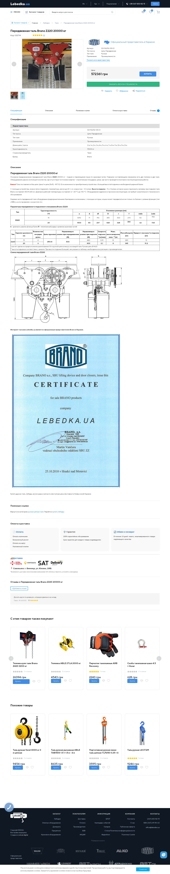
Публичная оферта (127, 827)
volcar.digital (23, 835)
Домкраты (57, 827)
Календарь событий (102, 823)
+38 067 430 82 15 (137, 4)
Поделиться (140, 91)
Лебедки (57, 819)
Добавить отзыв (19, 588)
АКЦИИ (82, 835)
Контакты (131, 819)
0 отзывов (28, 671)
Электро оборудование (51, 823)
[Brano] (94, 42)
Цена (93, 70)
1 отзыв (102, 671)
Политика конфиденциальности (122, 831)
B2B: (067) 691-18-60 (152, 823)
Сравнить (108, 91)
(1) (44, 35)
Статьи (107, 831)
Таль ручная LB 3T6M (138, 750)
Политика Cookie (128, 835)
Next (159, 658)
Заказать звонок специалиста (123, 84)
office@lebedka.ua (153, 827)
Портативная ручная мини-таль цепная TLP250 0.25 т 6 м (103, 753)
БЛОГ (108, 819)
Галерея (107, 827)
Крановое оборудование (51, 835)
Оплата (82, 823)
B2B (83, 831)
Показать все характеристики (98, 60)
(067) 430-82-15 (153, 819)
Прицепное (56, 831)
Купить (18, 681)
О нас (132, 823)
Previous (11, 658)
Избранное (123, 91)
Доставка (18, 558)
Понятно (143, 869)
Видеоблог (106, 835)
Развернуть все (97, 841)
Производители (79, 827)
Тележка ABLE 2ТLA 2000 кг (66, 663)
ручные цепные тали (35, 512)
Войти (155, 4)
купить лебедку (58, 512)
